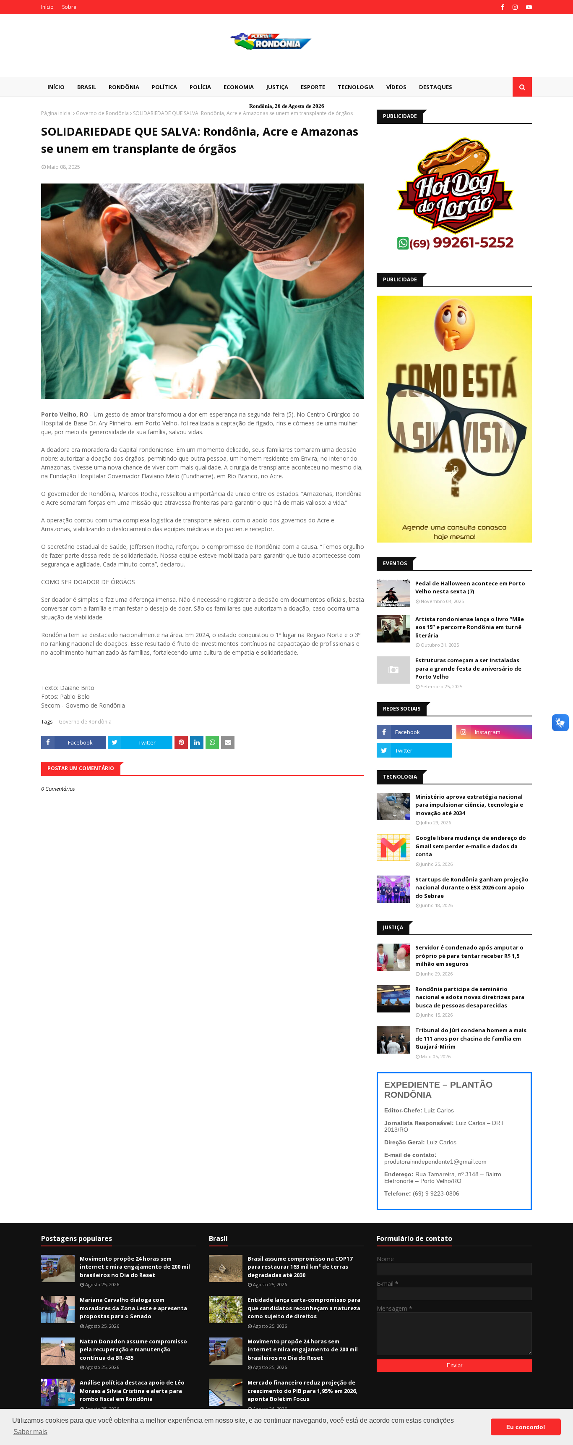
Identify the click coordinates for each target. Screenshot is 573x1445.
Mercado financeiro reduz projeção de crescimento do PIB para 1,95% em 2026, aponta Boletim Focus (302, 1391)
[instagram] (515, 7)
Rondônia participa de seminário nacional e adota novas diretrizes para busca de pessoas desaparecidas (469, 997)
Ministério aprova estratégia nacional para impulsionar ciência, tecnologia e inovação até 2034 (469, 805)
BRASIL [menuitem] (86, 87)
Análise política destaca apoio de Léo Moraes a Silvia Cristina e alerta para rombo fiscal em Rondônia (132, 1391)
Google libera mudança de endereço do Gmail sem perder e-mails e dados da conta (470, 846)
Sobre (69, 6)
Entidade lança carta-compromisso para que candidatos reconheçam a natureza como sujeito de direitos (303, 1308)
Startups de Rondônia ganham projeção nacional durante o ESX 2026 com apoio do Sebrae (472, 888)
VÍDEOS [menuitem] (396, 87)
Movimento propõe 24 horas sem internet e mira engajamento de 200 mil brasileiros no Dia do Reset (135, 1267)
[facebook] (502, 7)
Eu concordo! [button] (525, 1427)
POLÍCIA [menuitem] (200, 87)
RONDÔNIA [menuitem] (124, 87)
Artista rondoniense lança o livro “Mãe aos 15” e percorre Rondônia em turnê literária (469, 627)
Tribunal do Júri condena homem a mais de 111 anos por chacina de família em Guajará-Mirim (470, 1038)
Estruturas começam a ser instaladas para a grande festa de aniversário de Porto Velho (468, 668)
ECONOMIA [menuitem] (239, 87)
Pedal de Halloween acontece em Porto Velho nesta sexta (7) (470, 587)
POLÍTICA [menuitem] (164, 87)
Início (47, 6)
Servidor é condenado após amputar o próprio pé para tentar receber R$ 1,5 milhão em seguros (469, 956)
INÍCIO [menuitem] (56, 87)
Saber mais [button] (30, 1431)
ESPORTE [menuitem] (313, 87)
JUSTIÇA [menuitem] (277, 87)
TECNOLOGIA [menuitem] (356, 87)
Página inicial (56, 113)
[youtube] (528, 7)
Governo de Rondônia (102, 113)
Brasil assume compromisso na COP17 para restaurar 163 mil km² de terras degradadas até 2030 (299, 1267)
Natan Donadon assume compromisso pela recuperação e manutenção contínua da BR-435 (133, 1349)
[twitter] (414, 750)
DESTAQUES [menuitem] (435, 87)
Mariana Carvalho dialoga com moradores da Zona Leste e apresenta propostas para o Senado (133, 1308)
